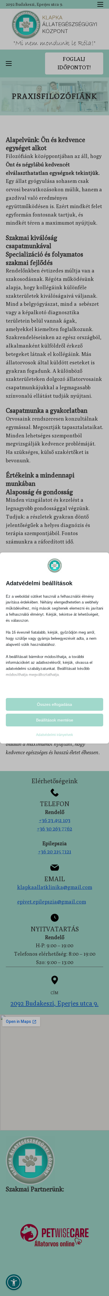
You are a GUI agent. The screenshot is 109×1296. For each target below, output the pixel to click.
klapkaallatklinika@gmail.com (54, 887)
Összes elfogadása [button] (54, 704)
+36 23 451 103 (54, 820)
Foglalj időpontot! (74, 63)
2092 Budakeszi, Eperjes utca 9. (34, 4)
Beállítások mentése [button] (54, 720)
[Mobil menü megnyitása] (100, 4)
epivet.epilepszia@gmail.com (51, 902)
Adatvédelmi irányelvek (54, 735)
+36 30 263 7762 (54, 829)
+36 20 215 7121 (54, 851)
